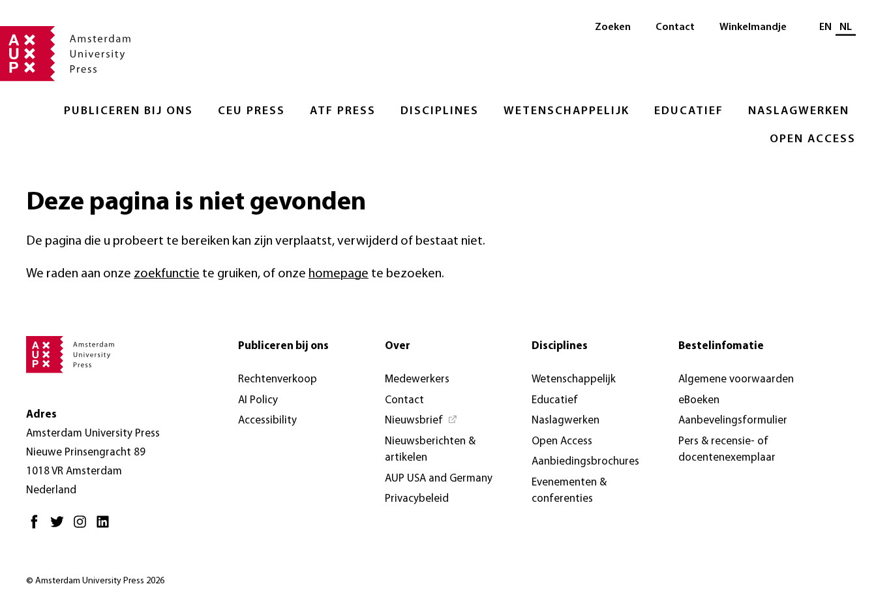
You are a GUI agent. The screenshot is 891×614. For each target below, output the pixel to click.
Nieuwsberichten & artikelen (430, 450)
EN (825, 27)
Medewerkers (417, 379)
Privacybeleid (417, 498)
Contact (675, 27)
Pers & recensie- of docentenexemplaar (727, 450)
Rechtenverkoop (277, 379)
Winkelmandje (753, 27)
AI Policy (258, 400)
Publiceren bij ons (128, 111)
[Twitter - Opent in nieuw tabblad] (60, 526)
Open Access (813, 140)
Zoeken (613, 27)
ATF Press (343, 111)
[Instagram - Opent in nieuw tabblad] (83, 526)
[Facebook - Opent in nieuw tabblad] (37, 526)
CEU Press (251, 111)
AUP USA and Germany (438, 478)
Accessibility (267, 420)
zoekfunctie (167, 274)
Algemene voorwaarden (736, 379)
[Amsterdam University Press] (65, 55)
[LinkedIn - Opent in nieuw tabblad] (106, 526)
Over (397, 346)
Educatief (688, 111)
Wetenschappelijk (566, 111)
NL (845, 27)
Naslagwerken (798, 111)
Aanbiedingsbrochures (585, 461)
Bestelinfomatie (721, 346)
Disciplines (439, 111)
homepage (339, 274)
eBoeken (698, 400)
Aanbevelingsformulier (732, 420)
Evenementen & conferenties (569, 491)
